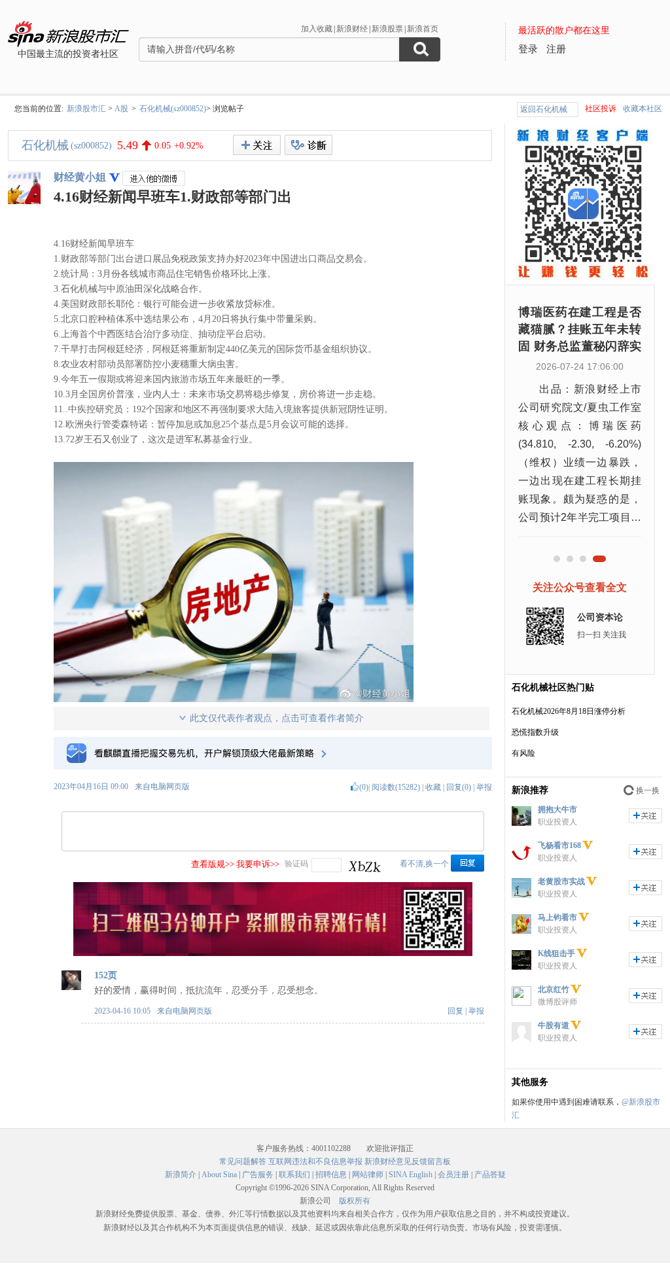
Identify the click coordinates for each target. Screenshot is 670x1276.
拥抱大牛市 (557, 809)
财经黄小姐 (80, 177)
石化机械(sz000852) (172, 108)
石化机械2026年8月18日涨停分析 (569, 711)
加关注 (645, 815)
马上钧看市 (557, 917)
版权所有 (354, 1200)
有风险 (523, 753)
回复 (455, 1011)
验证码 (296, 863)
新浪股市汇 (86, 108)
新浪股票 (387, 28)
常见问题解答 (242, 1161)
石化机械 (45, 145)
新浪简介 (180, 1174)
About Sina (219, 1174)
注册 (556, 49)
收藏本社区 (642, 108)
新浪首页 (422, 28)
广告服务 (257, 1174)
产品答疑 (490, 1174)
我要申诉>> (257, 864)
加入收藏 (316, 28)
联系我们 (294, 1174)
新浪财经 (352, 28)
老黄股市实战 (561, 881)
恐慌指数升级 (535, 732)
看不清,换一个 (424, 863)
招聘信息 (331, 1174)
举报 (484, 787)
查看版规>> (212, 864)
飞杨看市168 (559, 845)
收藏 (433, 787)
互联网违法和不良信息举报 (315, 1161)
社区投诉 (600, 108)
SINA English (410, 1174)
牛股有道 (553, 1025)
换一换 (648, 790)
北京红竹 (553, 989)
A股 (121, 108)
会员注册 (453, 1174)
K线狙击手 (556, 953)
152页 (105, 975)
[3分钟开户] (272, 953)
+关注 (257, 145)
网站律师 (367, 1174)
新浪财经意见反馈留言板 (407, 1161)
